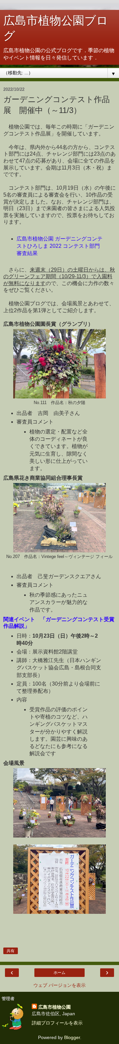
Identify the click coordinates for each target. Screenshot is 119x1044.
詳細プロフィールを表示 (57, 1022)
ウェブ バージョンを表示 (59, 985)
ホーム (59, 972)
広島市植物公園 (54, 1007)
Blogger (72, 1037)
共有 (11, 951)
